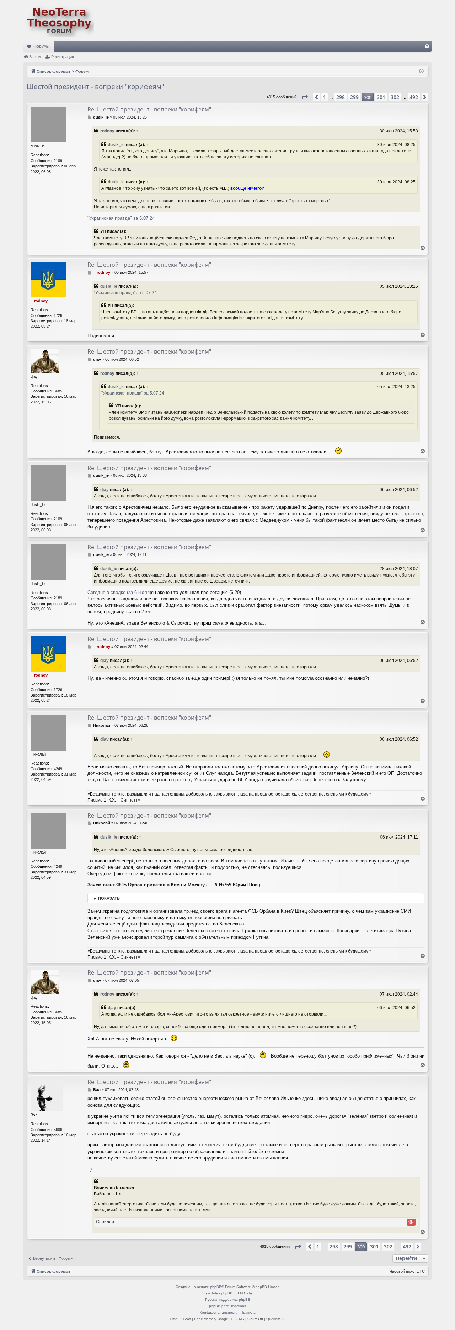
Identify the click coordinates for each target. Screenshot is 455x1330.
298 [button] (340, 97)
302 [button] (395, 97)
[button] (304, 97)
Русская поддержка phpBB (227, 1300)
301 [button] (381, 97)
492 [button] (414, 97)
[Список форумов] (58, 20)
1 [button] (324, 97)
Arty (215, 1293)
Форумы (41, 46)
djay (104, 489)
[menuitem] (427, 46)
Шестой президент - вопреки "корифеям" (95, 86)
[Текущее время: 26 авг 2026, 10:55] (421, 71)
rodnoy (107, 131)
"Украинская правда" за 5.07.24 (121, 218)
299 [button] (354, 97)
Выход (35, 56)
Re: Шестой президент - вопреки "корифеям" (149, 109)
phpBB (215, 1287)
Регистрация (62, 56)
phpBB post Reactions (227, 1306)
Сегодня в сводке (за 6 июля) (119, 592)
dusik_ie (116, 144)
